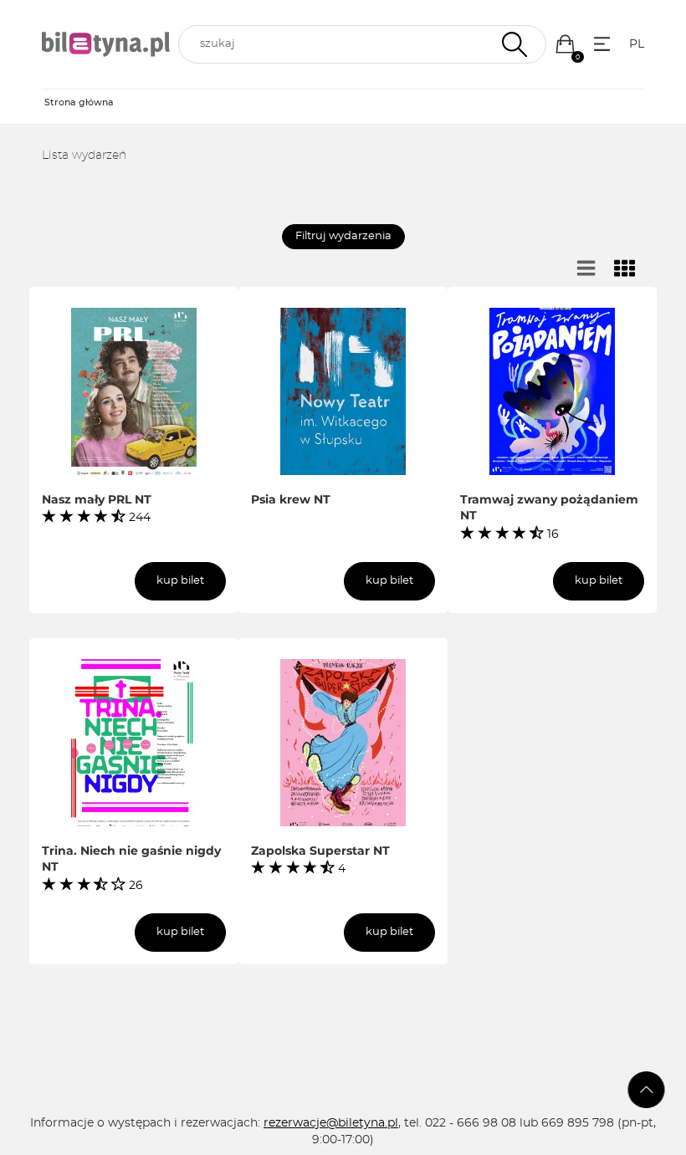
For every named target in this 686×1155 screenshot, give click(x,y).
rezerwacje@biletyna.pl (331, 1123)
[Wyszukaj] (512, 44)
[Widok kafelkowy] (625, 269)
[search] (362, 44)
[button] (565, 43)
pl (636, 44)
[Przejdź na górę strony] (646, 1090)
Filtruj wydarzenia (343, 236)
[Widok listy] (586, 269)
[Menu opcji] (601, 43)
